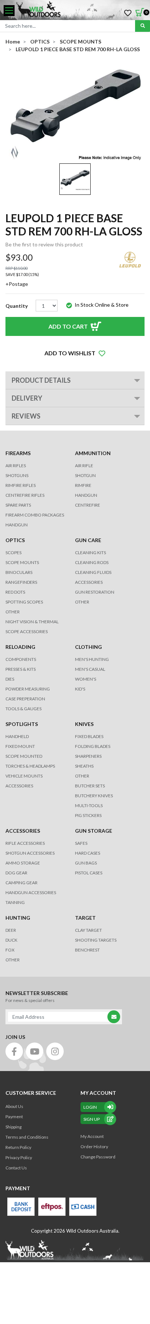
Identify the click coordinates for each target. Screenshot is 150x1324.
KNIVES (84, 724)
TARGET (85, 918)
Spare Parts (18, 505)
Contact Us (16, 1167)
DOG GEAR (16, 872)
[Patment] (21, 1207)
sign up (91, 1119)
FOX (10, 950)
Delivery (27, 398)
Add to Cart (68, 326)
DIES (9, 679)
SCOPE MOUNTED (23, 756)
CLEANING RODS (91, 562)
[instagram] (55, 1051)
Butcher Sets (90, 785)
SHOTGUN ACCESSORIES (30, 853)
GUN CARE (88, 540)
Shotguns (16, 475)
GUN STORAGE (93, 831)
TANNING (15, 902)
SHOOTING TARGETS (96, 940)
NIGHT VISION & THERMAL (32, 621)
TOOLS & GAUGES (23, 708)
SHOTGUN (85, 475)
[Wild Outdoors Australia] (80, 10)
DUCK (11, 940)
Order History (94, 1146)
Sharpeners (88, 756)
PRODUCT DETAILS (41, 380)
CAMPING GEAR (21, 882)
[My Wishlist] (127, 13)
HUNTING (17, 918)
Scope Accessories (26, 631)
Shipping (13, 1127)
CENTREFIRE (87, 505)
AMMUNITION (93, 453)
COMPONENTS (20, 659)
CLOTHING (88, 647)
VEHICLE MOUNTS (24, 776)
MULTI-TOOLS (89, 805)
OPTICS (15, 540)
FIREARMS (18, 453)
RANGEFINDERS (21, 582)
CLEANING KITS (90, 552)
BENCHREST (87, 950)
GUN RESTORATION (94, 592)
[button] (75, 353)
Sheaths (84, 766)
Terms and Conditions (26, 1137)
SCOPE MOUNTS (22, 562)
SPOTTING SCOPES (24, 602)
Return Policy (18, 1147)
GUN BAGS (86, 863)
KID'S (80, 689)
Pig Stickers (88, 815)
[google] (34, 1051)
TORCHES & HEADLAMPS (30, 766)
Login (90, 1107)
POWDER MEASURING (27, 689)
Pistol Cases (88, 872)
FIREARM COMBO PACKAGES (34, 515)
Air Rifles (15, 465)
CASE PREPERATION (25, 698)
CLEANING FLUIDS (93, 572)
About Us (14, 1106)
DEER (10, 930)
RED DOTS (15, 592)
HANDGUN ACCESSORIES (30, 892)
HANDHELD (17, 736)
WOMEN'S (85, 679)
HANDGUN (86, 495)
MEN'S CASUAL (90, 669)
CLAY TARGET (88, 930)
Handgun (16, 524)
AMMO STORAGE (22, 863)
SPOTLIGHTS (21, 724)
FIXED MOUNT (20, 746)
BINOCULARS (18, 572)
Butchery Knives (94, 795)
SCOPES (13, 552)
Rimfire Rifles (20, 485)
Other (82, 776)
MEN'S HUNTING (92, 659)
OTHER (12, 611)
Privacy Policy (18, 1157)
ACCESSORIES (89, 582)
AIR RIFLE (84, 465)
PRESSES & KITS (20, 669)
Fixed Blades (89, 736)
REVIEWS (26, 416)
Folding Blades (92, 746)
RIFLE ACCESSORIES (25, 843)
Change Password (97, 1157)
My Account (92, 1136)
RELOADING (20, 647)
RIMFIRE (83, 485)
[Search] (142, 26)
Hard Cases (87, 853)
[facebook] (14, 1051)
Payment (14, 1116)
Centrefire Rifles (24, 495)
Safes (81, 843)
